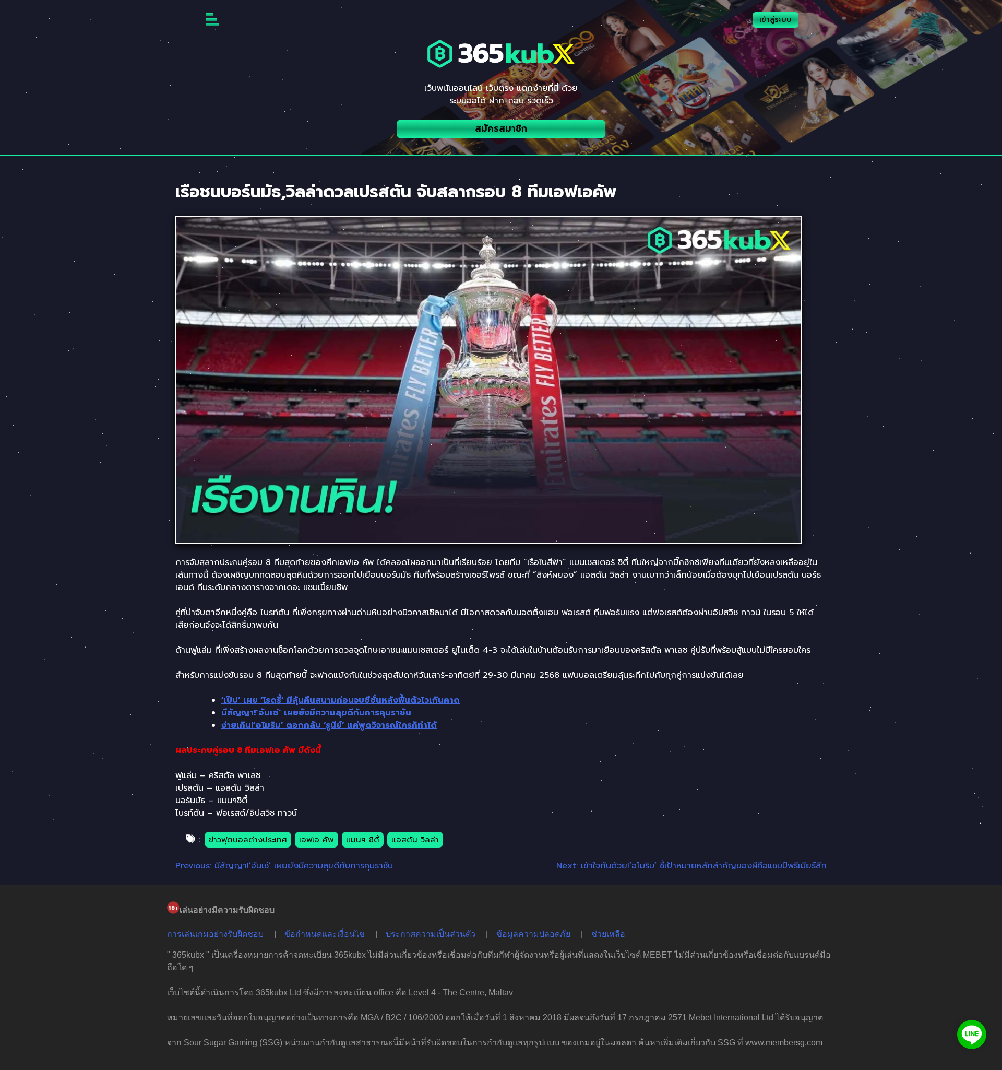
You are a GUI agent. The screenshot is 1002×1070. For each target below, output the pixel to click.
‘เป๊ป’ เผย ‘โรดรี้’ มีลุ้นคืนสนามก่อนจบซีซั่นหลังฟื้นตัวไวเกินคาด (340, 700)
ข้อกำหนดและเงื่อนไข (324, 934)
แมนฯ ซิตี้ (362, 839)
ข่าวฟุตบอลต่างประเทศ (248, 839)
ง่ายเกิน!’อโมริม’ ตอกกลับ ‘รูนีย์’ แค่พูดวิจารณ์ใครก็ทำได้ (329, 725)
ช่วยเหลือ (608, 934)
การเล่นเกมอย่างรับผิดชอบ (215, 934)
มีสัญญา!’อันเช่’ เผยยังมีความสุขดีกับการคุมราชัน (316, 713)
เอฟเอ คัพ (316, 839)
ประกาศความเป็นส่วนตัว (430, 934)
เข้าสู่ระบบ (775, 19)
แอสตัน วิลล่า (415, 839)
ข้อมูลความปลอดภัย (533, 934)
